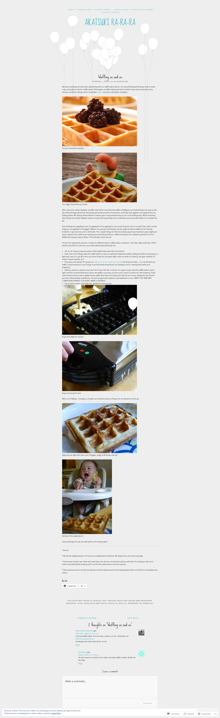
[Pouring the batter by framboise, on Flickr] (99, 334)
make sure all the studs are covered (108, 262)
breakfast (71, 603)
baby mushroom (144, 600)
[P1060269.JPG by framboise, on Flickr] (99, 390)
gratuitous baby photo (95, 603)
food (80, 603)
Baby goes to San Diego (86, 618)
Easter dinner (134, 618)
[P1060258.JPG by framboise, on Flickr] (99, 452)
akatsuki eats (85, 9)
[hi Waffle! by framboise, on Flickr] (87, 533)
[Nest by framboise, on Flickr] (99, 201)
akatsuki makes (102, 9)
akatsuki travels (111, 12)
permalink (148, 603)
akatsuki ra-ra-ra (110, 23)
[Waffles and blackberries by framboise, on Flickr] (99, 145)
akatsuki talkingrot (142, 9)
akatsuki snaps (121, 9)
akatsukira (122, 81)
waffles (99, 92)
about (71, 9)
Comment (147, 703)
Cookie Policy (56, 713)
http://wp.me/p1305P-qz (85, 639)
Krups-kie (113, 603)
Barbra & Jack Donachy (84, 631)
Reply (78, 645)
